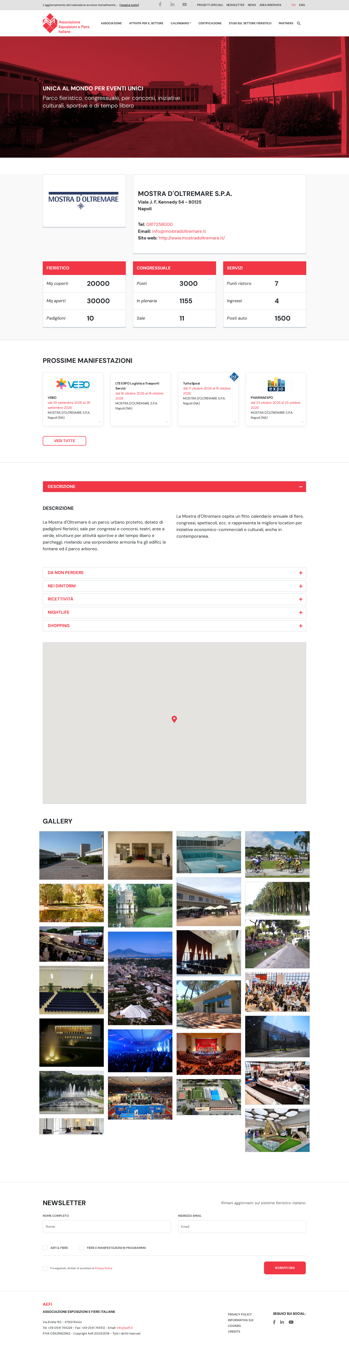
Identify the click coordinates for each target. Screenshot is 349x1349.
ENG (302, 5)
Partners (286, 23)
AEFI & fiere (59, 1248)
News (252, 5)
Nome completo (56, 1216)
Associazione (111, 23)
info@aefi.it (125, 1328)
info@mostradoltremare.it (179, 231)
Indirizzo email (190, 1216)
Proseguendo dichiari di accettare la (81, 1268)
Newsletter (235, 5)
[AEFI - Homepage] (66, 23)
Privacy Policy (103, 1268)
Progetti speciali (210, 5)
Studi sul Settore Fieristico (250, 23)
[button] (174, 719)
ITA (294, 5)
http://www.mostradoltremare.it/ (192, 238)
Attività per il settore (146, 23)
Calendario (180, 23)
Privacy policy (240, 1314)
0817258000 (159, 224)
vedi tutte (64, 440)
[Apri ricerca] (298, 23)
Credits (234, 1332)
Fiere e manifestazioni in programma (116, 1248)
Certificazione (210, 23)
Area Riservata (270, 5)
